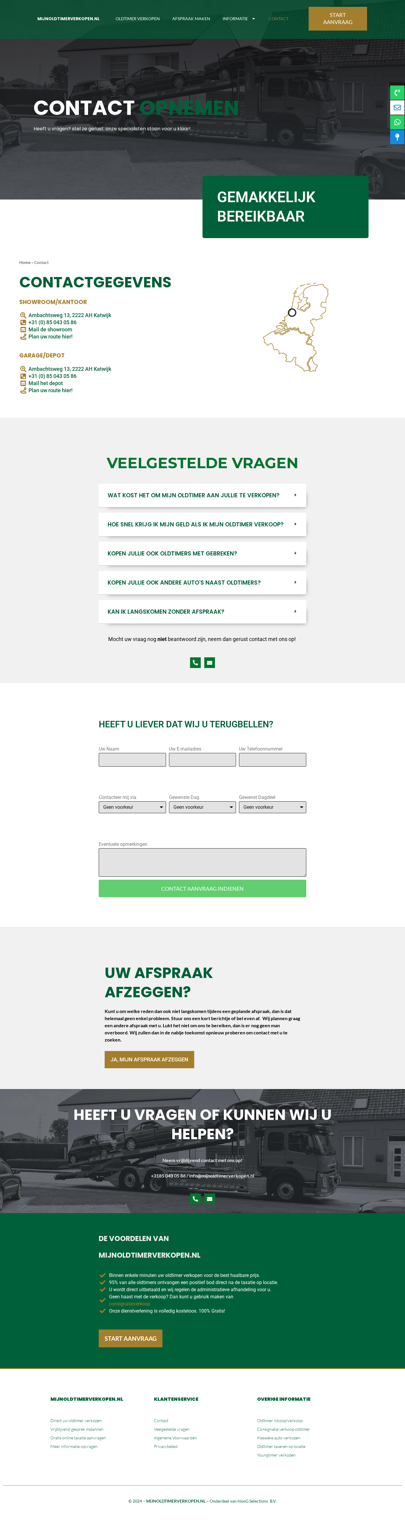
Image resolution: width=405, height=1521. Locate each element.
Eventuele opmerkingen (123, 844)
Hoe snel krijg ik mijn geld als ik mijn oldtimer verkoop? (196, 524)
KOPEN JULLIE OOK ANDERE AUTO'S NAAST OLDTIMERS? (184, 583)
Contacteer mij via (117, 797)
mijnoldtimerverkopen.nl (68, 19)
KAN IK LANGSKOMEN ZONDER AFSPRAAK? (166, 612)
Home (25, 262)
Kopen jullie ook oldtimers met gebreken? (172, 554)
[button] (202, 495)
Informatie (235, 18)
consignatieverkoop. (130, 1304)
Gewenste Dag (184, 797)
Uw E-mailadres (185, 749)
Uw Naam (109, 749)
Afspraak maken (191, 18)
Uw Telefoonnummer (261, 749)
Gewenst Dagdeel (257, 797)
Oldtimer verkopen (138, 18)
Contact (278, 18)
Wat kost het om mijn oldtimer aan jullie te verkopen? (194, 495)
